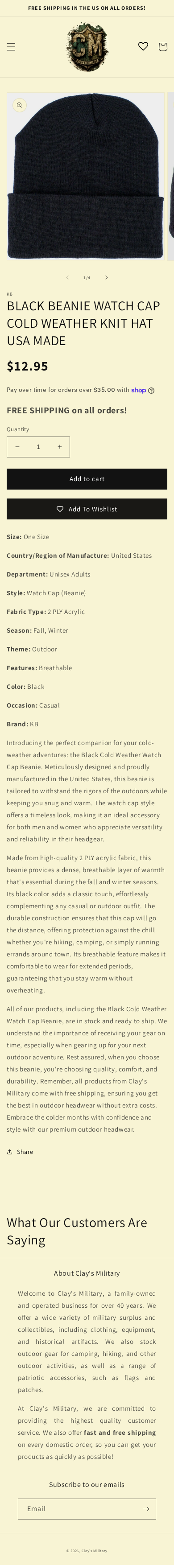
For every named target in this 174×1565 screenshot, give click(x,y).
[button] (11, 47)
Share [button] (25, 1152)
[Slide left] (67, 277)
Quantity (18, 429)
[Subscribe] (146, 1509)
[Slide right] (106, 277)
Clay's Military (95, 1550)
